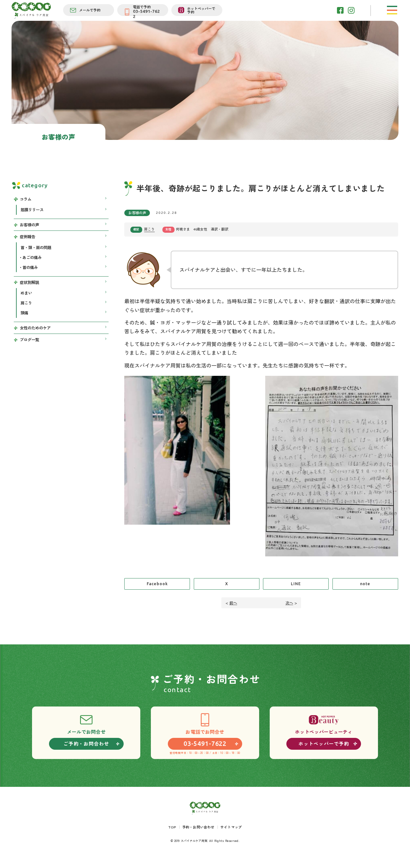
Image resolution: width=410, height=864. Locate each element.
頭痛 (24, 313)
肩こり (149, 228)
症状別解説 (29, 282)
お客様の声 (137, 212)
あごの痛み (32, 257)
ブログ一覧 (29, 340)
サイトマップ (231, 826)
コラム (25, 199)
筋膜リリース (32, 210)
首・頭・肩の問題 (35, 247)
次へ (289, 603)
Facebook (157, 583)
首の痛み (30, 267)
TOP (172, 826)
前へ (233, 603)
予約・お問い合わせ (198, 826)
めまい (26, 293)
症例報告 (27, 236)
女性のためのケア (35, 328)
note (365, 583)
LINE (296, 583)
